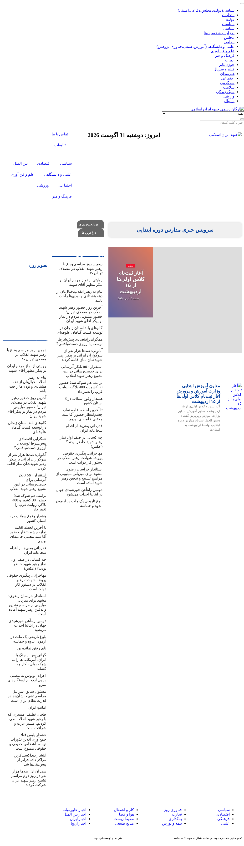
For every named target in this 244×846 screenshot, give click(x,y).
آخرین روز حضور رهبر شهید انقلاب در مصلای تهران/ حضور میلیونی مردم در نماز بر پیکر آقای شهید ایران (26, 407)
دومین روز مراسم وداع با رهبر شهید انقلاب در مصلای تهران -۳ (80, 268)
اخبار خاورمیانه (74, 810)
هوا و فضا (126, 814)
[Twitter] (34, 135)
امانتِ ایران (37, 707)
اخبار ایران (78, 819)
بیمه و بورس (172, 823)
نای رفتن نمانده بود (31, 648)
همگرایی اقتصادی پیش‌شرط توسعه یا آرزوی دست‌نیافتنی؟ (30, 443)
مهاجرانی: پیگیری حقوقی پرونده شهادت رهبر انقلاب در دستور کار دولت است (79, 457)
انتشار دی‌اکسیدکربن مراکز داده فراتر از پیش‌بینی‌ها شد (30, 759)
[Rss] (34, 147)
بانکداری (175, 819)
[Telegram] (16, 814)
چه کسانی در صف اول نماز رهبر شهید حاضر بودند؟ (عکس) (81, 441)
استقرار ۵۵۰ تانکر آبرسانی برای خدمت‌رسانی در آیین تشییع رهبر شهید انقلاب (81, 371)
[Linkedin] (7, 814)
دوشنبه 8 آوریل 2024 (129, 298)
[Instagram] (21, 135)
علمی (225, 823)
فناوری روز (173, 810)
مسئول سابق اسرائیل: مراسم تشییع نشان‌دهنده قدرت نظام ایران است (27, 696)
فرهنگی (223, 819)
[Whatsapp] (25, 814)
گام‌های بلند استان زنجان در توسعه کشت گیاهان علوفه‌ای (27, 427)
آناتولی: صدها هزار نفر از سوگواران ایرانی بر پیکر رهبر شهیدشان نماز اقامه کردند (79, 355)
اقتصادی (223, 814)
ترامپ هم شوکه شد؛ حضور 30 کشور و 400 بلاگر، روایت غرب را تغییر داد (80, 387)
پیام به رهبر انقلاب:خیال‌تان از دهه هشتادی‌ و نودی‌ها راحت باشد (79, 295)
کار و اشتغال (124, 810)
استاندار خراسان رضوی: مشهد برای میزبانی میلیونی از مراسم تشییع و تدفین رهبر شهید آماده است (27, 605)
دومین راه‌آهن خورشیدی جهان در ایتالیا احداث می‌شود (27, 625)
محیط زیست (124, 819)
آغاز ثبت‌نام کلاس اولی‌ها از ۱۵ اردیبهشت (131, 282)
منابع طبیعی (124, 823)
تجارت (177, 814)
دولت (130, 265)
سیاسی (223, 810)
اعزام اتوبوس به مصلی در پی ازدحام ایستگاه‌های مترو (26, 680)
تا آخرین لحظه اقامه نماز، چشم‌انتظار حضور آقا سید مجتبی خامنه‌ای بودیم (82, 414)
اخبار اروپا (78, 823)
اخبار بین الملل (74, 814)
